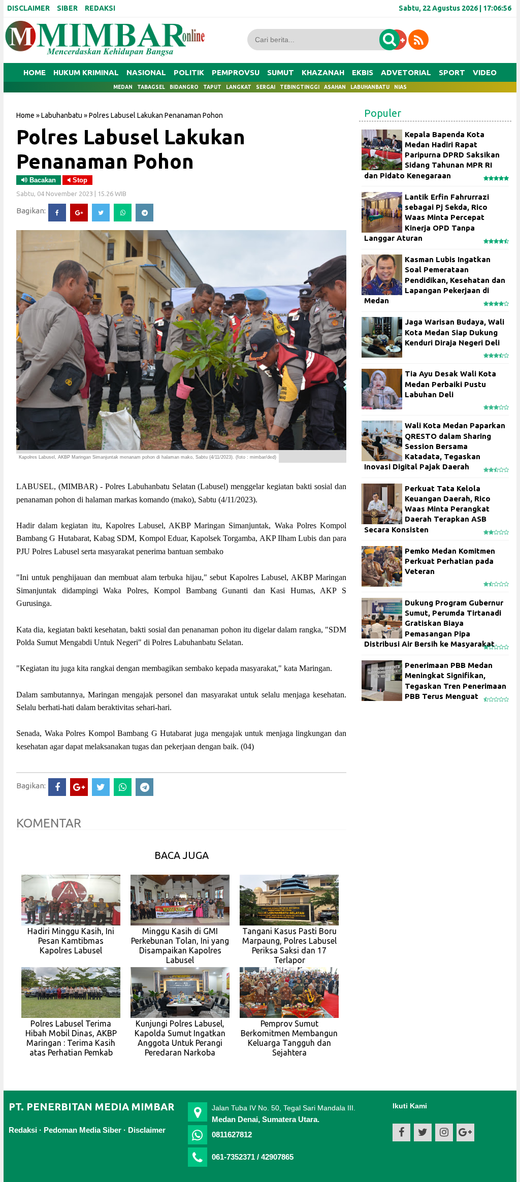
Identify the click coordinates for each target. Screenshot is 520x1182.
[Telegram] (144, 212)
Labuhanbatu (369, 87)
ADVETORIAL (406, 72)
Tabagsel (151, 87)
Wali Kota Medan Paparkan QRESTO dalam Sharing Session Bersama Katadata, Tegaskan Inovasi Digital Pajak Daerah (434, 446)
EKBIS (362, 72)
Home (34, 72)
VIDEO (485, 72)
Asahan (335, 87)
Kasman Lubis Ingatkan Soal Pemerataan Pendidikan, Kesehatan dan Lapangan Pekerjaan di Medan (434, 280)
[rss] (418, 39)
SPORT (452, 72)
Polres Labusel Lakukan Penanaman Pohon (130, 148)
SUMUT (280, 72)
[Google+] (79, 212)
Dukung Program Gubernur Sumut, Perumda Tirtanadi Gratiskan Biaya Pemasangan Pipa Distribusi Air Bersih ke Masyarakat (433, 623)
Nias (400, 87)
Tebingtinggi (299, 87)
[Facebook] (57, 212)
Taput (212, 87)
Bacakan (41, 180)
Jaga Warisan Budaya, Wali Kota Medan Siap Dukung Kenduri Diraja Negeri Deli (454, 332)
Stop (79, 180)
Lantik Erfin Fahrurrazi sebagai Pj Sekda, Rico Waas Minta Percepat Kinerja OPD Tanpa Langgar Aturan (426, 217)
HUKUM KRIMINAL (86, 72)
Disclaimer (147, 1130)
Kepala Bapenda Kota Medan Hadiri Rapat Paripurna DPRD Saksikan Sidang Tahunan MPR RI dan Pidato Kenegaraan (432, 155)
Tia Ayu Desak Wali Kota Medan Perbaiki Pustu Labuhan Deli (450, 384)
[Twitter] (101, 212)
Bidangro (184, 87)
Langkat (238, 87)
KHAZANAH (323, 72)
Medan (123, 87)
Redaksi (23, 1130)
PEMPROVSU (235, 72)
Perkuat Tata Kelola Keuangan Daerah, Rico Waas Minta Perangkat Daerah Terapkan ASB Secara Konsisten (427, 509)
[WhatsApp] (123, 212)
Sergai (265, 87)
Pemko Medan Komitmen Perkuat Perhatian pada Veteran (450, 561)
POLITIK (189, 72)
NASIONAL (146, 72)
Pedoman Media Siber (82, 1130)
